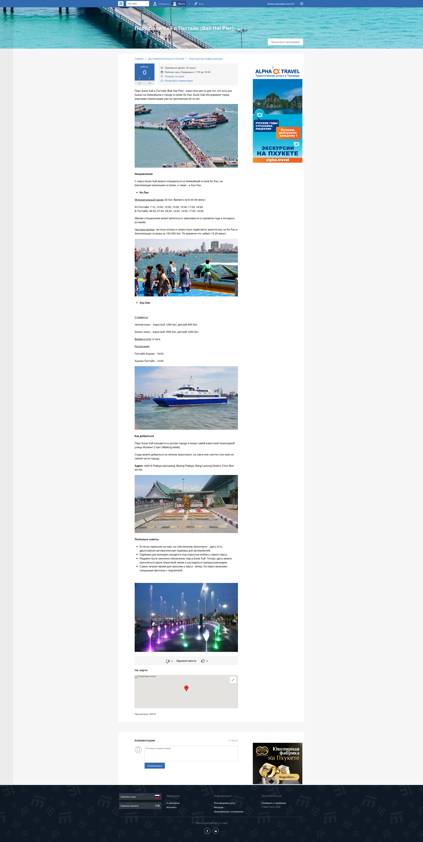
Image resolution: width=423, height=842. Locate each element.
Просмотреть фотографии (285, 41)
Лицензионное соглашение (228, 811)
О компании (173, 802)
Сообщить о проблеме (274, 802)
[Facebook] (207, 831)
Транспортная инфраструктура (206, 58)
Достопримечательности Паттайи (166, 58)
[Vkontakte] (216, 831)
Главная (139, 58)
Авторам (218, 807)
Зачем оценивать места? (280, 3)
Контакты (171, 807)
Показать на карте (174, 76)
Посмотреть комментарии (179, 80)
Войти (234, 740)
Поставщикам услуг (224, 802)
